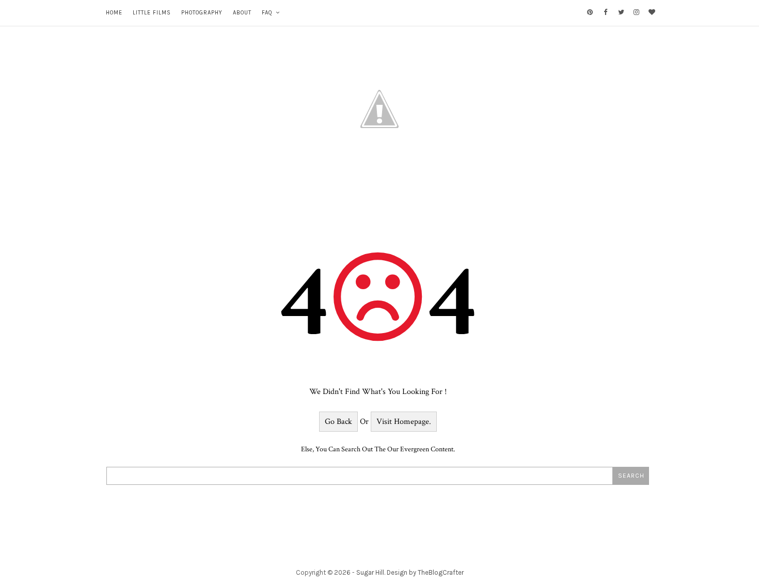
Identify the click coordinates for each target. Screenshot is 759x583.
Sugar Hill (370, 572)
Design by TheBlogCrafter (425, 572)
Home (114, 12)
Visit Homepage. (403, 421)
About (242, 12)
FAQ (267, 12)
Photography (202, 12)
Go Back (338, 421)
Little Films (152, 12)
